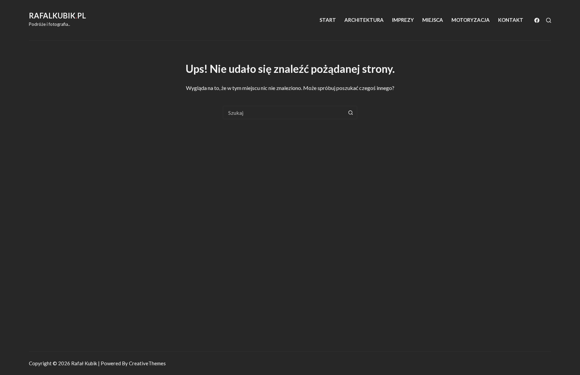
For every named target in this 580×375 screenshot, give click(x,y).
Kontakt (510, 20)
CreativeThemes (147, 363)
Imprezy (403, 20)
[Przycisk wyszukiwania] (350, 112)
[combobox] (283, 112)
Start (328, 20)
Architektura (364, 20)
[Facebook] (536, 20)
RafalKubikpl (57, 15)
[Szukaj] (548, 20)
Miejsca (432, 20)
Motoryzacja (470, 20)
